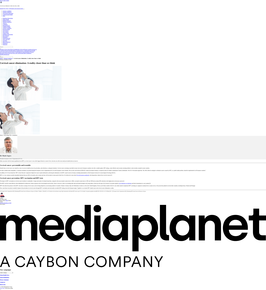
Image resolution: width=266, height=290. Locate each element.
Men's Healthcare (6, 42)
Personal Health (6, 25)
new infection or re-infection (125, 183)
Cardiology (5, 24)
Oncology (5, 40)
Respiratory (5, 37)
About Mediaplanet (4, 277)
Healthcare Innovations (8, 18)
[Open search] (0, 48)
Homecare (5, 44)
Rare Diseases (6, 35)
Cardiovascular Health (8, 14)
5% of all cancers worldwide (83, 175)
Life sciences (5, 30)
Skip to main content (4, 0)
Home (1, 58)
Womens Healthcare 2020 (5, 203)
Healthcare (5, 43)
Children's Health (6, 27)
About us (5, 23)
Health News (11, 8)
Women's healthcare (7, 12)
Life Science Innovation (8, 13)
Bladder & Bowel (7, 20)
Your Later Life (6, 39)
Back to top (2, 284)
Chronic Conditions (7, 11)
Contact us (2, 282)
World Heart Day (6, 38)
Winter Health (6, 19)
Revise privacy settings (9, 288)
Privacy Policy (2, 288)
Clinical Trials (6, 33)
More (4, 16)
